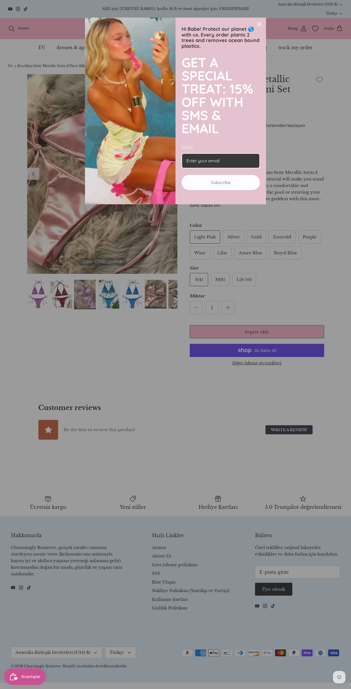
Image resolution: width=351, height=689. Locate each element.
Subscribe (221, 182)
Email (187, 147)
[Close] (259, 24)
